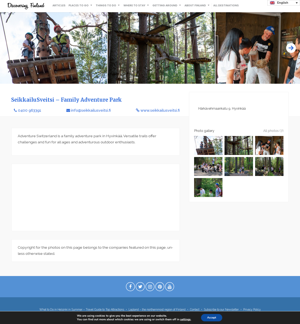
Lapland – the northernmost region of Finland (157, 309)
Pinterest (160, 288)
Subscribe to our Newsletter (221, 309)
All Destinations (226, 5)
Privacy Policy (252, 309)
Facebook (130, 288)
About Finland (195, 5)
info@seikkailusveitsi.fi (91, 110)
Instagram (150, 288)
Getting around (164, 5)
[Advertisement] (95, 197)
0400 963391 (29, 110)
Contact (194, 309)
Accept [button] (211, 318)
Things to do (106, 5)
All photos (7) (273, 131)
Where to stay (134, 5)
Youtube (170, 288)
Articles (59, 5)
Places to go (79, 5)
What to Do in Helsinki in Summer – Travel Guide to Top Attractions (81, 309)
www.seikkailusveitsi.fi (160, 110)
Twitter (140, 288)
